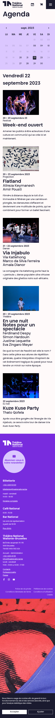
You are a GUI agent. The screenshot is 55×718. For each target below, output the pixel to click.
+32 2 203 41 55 (9, 556)
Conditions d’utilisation (43, 592)
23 (41, 58)
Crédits (50, 595)
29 (34, 64)
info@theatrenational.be (13, 559)
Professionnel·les (9, 572)
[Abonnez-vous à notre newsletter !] (14, 579)
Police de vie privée (23, 589)
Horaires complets (10, 501)
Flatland (12, 181)
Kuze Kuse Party (21, 408)
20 (20, 58)
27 (20, 64)
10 (49, 46)
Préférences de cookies (43, 589)
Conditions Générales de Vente (18, 592)
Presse (5, 575)
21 (27, 58)
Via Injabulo (16, 253)
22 (34, 58)
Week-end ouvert (23, 125)
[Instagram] (9, 579)
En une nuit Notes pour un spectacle (19, 325)
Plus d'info (7, 528)
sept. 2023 (22, 28)
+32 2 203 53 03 (9, 485)
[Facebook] (4, 579)
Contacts (6, 569)
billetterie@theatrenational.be (15, 489)
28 (27, 64)
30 (41, 64)
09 (41, 46)
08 (34, 46)
